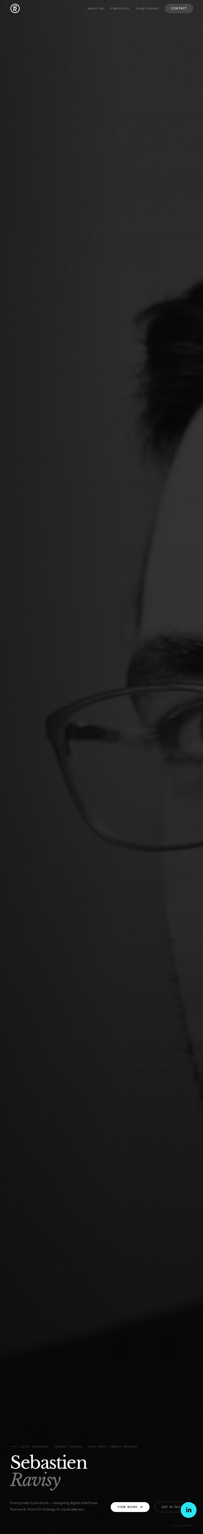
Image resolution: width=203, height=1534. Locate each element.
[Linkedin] (189, 1510)
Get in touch (174, 1507)
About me (95, 8)
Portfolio (120, 8)
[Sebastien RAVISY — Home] (15, 8)
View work (127, 1507)
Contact (179, 8)
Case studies (147, 8)
